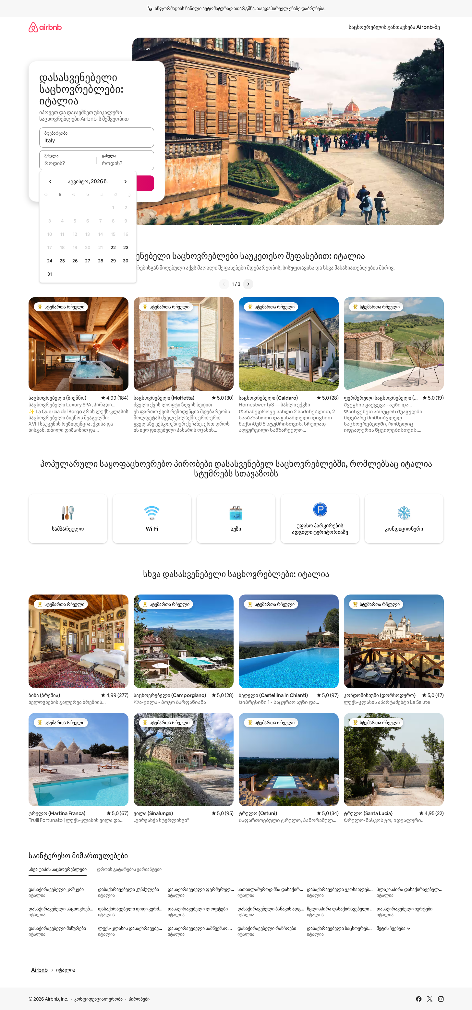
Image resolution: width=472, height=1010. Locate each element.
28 (100, 261)
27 (87, 261)
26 (75, 261)
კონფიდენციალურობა (98, 999)
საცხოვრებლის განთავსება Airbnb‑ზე (394, 27)
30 (125, 261)
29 (113, 261)
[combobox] (96, 140)
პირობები (139, 999)
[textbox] (67, 163)
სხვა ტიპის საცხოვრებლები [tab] (58, 869)
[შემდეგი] (248, 284)
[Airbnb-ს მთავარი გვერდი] (45, 27)
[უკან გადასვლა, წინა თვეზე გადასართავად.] (51, 182)
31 (49, 274)
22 (113, 247)
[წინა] (224, 284)
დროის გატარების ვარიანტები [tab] (129, 869)
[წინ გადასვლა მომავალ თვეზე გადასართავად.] (125, 182)
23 (125, 247)
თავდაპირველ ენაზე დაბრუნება (290, 8)
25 (62, 261)
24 (49, 261)
